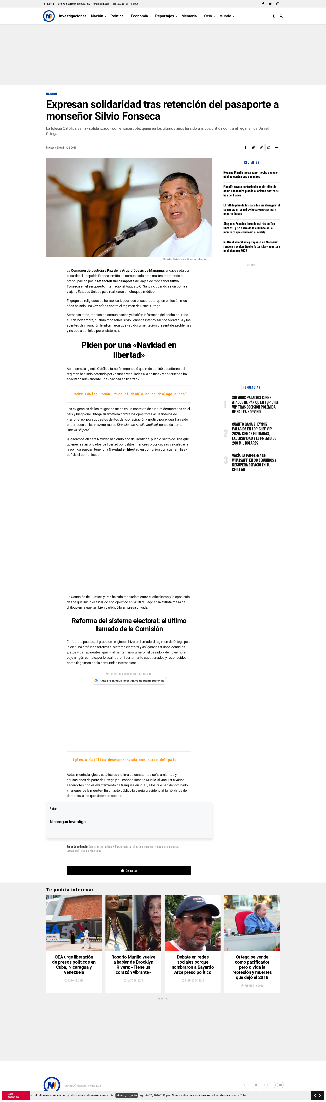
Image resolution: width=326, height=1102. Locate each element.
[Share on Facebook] (245, 147)
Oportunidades (101, 3)
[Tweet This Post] (253, 147)
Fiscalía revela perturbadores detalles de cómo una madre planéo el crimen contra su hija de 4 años (251, 190)
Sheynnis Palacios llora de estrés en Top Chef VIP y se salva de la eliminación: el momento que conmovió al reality (249, 227)
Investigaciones (73, 16)
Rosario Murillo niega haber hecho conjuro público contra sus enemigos (250, 174)
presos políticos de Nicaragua (84, 850)
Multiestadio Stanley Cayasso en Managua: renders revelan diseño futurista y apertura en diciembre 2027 (251, 246)
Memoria (189, 16)
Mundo (225, 16)
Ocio (208, 16)
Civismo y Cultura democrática (74, 3)
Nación (97, 16)
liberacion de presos (166, 846)
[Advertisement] (163, 54)
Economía (139, 16)
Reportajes (164, 16)
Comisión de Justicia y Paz (103, 846)
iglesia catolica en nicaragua (137, 846)
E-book (134, 3)
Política (117, 16)
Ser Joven (49, 3)
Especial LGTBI (120, 3)
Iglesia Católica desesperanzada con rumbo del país (124, 760)
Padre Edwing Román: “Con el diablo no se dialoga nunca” (130, 394)
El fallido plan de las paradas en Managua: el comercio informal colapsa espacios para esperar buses (251, 209)
